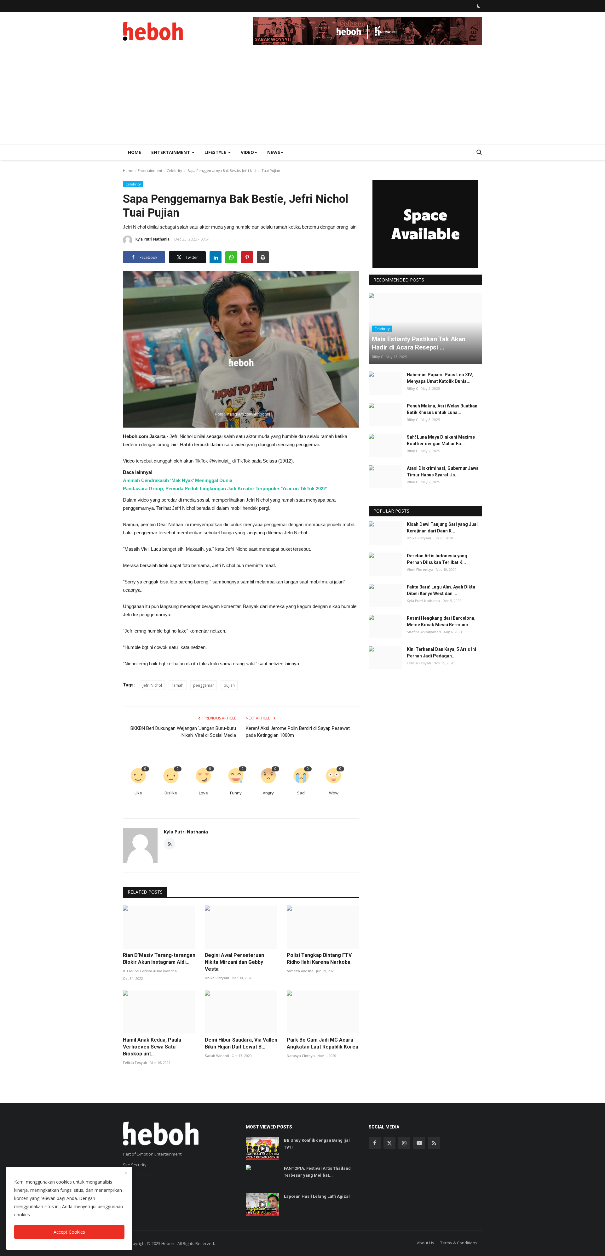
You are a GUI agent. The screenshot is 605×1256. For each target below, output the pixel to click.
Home (134, 152)
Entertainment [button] (171, 152)
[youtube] (419, 1143)
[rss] (434, 1143)
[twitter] (389, 1143)
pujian (229, 685)
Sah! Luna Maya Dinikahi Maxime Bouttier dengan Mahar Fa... (441, 440)
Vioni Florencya (420, 569)
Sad (301, 793)
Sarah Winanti (217, 1055)
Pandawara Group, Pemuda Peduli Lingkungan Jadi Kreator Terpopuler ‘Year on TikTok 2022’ (225, 488)
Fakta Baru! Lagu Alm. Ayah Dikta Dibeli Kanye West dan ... (441, 590)
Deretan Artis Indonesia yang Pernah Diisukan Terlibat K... (437, 559)
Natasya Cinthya (301, 1055)
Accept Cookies (69, 1232)
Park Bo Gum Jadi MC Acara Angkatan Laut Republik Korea (322, 1043)
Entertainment (150, 170)
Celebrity (174, 170)
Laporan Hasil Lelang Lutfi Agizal (317, 1196)
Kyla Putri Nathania (152, 239)
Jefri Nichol (152, 685)
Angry (268, 793)
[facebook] (375, 1143)
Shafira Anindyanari (424, 631)
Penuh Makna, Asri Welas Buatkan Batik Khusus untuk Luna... (442, 409)
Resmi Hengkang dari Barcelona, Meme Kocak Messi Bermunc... (441, 621)
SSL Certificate (138, 1175)
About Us (425, 1243)
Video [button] (247, 152)
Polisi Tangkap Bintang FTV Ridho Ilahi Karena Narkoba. (319, 958)
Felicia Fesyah (135, 1062)
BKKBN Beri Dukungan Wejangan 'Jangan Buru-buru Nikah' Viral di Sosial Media (183, 731)
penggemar (203, 685)
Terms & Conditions (458, 1243)
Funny (236, 793)
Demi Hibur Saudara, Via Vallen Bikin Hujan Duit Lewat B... (241, 1043)
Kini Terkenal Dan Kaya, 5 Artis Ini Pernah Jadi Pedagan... (441, 653)
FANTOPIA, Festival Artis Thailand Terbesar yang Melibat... (317, 1172)
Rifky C (377, 356)
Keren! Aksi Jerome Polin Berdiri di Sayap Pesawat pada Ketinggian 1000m (298, 731)
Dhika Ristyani (217, 977)
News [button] (273, 152)
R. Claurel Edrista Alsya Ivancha (150, 971)
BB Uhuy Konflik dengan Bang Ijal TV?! (317, 1144)
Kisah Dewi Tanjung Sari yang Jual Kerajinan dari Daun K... (442, 528)
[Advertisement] (302, 97)
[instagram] (404, 1143)
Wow (333, 793)
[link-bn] (367, 31)
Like (138, 793)
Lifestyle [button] (216, 152)
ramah (177, 685)
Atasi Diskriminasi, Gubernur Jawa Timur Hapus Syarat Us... (443, 472)
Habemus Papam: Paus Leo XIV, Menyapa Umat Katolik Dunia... (440, 378)
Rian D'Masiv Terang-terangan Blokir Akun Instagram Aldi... (159, 958)
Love (203, 793)
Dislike (170, 793)
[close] (126, 1173)
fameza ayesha (300, 971)
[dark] (478, 6)
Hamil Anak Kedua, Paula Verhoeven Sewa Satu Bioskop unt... (152, 1047)
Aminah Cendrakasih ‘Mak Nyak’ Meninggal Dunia (177, 480)
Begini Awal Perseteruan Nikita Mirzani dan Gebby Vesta (234, 962)
